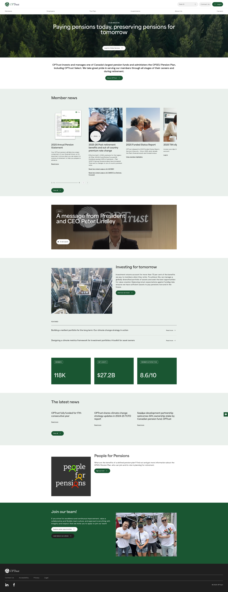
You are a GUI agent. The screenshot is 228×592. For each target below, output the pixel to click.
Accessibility (24, 578)
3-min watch (64, 242)
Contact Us (9, 578)
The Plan (92, 11)
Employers (51, 11)
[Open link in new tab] (7, 585)
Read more (54, 422)
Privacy (36, 578)
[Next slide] (87, 183)
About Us (178, 11)
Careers (220, 11)
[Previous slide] (83, 183)
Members (8, 11)
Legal (46, 578)
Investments (135, 11)
